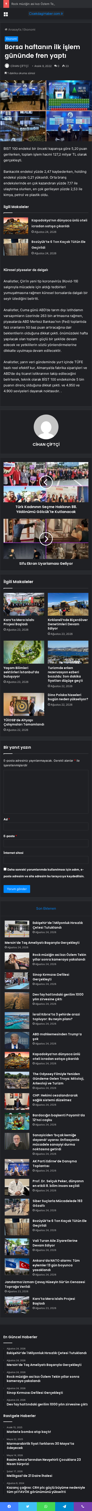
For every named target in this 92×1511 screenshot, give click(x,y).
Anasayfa (14, 29)
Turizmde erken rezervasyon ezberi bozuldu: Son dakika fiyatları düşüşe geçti (65, 674)
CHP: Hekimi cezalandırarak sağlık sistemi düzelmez (55, 1097)
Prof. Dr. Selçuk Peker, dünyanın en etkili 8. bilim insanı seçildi (58, 1183)
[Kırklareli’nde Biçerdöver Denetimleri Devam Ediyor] (68, 604)
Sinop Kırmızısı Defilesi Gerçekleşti (51, 977)
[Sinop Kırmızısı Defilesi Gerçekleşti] (17, 980)
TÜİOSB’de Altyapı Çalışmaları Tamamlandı (24, 722)
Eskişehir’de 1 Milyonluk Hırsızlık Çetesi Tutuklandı (58, 925)
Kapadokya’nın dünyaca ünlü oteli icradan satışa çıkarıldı (56, 1056)
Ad (7, 819)
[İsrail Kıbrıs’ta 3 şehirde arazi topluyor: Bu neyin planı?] (17, 1020)
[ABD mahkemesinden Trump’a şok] (17, 1040)
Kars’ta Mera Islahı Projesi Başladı (19, 622)
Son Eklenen (46, 908)
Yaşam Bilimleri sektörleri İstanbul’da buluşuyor (21, 672)
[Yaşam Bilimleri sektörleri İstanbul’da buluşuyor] (24, 652)
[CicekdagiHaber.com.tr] (46, 13)
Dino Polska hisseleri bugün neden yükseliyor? (68, 697)
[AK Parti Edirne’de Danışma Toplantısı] (17, 1167)
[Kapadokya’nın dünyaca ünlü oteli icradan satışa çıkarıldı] (16, 225)
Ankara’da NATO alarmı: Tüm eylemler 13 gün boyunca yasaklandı (56, 1265)
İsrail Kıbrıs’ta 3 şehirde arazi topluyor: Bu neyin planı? (56, 1016)
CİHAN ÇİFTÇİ (19, 66)
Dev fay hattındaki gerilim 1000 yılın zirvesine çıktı (58, 996)
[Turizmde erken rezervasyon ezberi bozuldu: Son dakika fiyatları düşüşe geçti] (68, 652)
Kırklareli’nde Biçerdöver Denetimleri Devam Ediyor (68, 624)
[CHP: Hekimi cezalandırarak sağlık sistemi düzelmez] (17, 1101)
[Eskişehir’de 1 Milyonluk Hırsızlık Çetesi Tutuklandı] (17, 929)
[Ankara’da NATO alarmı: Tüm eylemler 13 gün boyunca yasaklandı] (17, 1266)
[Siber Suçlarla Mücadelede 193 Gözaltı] (17, 1207)
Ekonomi (29, 29)
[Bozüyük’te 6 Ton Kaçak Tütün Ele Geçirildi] (16, 247)
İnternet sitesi (13, 852)
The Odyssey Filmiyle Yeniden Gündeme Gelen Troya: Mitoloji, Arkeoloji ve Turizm (58, 1079)
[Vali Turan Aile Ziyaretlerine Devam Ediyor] (17, 1246)
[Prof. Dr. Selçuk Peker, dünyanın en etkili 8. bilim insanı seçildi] (17, 1187)
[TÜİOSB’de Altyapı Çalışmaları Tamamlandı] (24, 704)
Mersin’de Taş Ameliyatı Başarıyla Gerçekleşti (42, 942)
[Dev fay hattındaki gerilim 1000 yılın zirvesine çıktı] (17, 1000)
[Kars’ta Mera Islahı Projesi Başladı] (24, 604)
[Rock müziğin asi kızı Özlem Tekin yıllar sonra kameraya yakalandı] (17, 960)
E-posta (10, 836)
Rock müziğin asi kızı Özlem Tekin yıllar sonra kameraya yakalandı (59, 957)
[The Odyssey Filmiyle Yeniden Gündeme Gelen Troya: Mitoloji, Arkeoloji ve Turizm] (17, 1080)
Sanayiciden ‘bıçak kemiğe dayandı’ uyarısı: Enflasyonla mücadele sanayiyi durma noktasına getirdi (56, 1142)
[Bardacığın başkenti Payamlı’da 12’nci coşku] (17, 1121)
